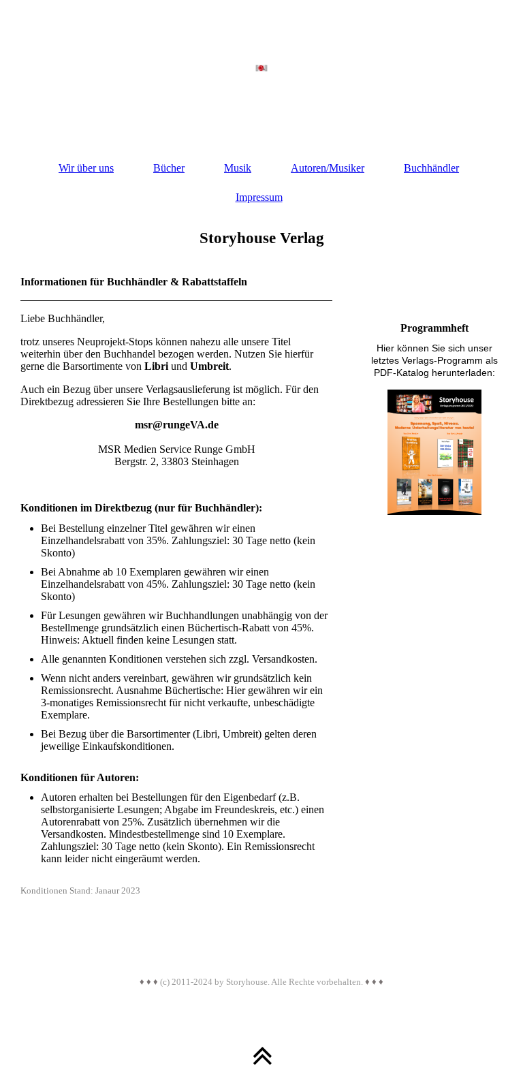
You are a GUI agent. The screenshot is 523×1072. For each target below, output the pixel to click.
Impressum (259, 197)
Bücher (169, 168)
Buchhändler (431, 168)
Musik (237, 168)
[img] (261, 68)
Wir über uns (86, 168)
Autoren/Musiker (327, 168)
